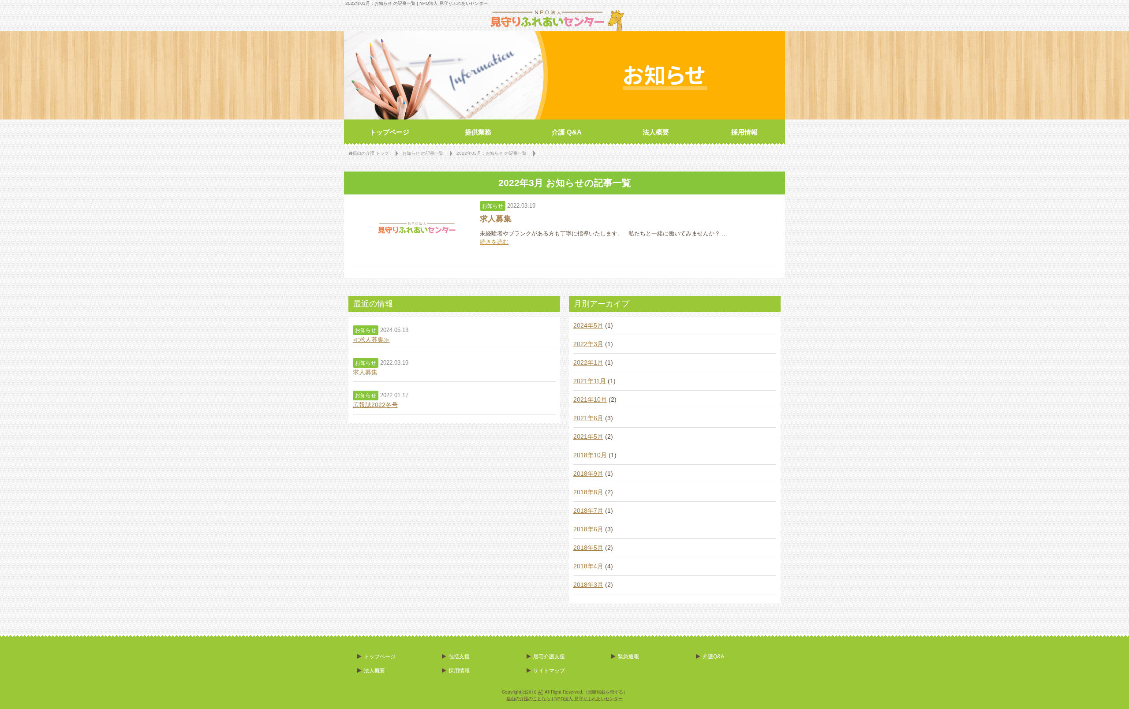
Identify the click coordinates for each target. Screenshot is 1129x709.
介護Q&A (713, 656)
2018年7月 (588, 510)
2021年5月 (588, 436)
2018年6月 (588, 529)
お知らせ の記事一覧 (422, 153)
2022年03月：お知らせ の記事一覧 (491, 153)
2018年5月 (588, 547)
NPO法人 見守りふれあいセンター (453, 3)
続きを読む (494, 242)
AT (540, 692)
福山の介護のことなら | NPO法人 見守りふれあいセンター (564, 698)
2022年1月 (588, 362)
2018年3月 (588, 584)
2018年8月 (588, 492)
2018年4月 (588, 566)
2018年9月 (588, 473)
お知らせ (492, 206)
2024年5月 (588, 325)
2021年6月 (588, 418)
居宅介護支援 (549, 656)
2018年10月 (590, 455)
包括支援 (459, 656)
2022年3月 (588, 343)
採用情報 (459, 671)
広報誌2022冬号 (375, 404)
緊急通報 (628, 656)
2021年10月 (590, 399)
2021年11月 (589, 380)
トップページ (380, 656)
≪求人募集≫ (371, 339)
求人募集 (496, 218)
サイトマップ (549, 671)
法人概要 (374, 671)
